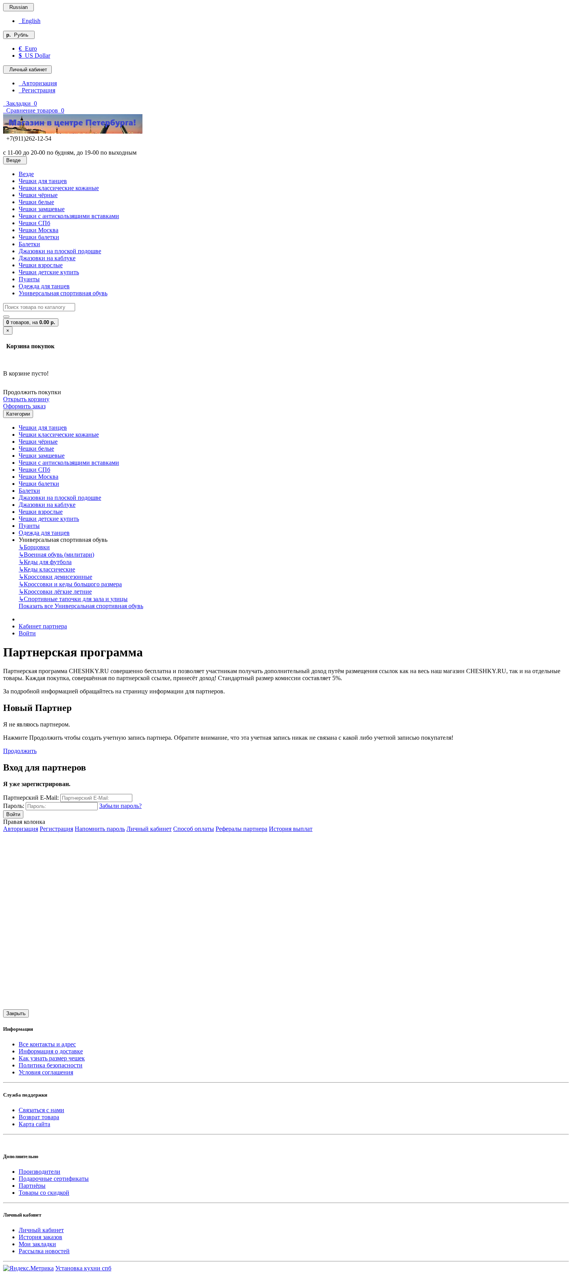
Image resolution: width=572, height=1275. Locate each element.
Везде (26, 174)
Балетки (29, 244)
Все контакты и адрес (47, 1044)
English (29, 21)
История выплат (290, 828)
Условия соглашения (46, 1072)
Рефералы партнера (241, 828)
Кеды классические (47, 569)
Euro (28, 48)
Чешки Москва (38, 230)
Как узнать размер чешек (52, 1058)
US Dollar (34, 55)
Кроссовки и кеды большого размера (70, 584)
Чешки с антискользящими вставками (69, 216)
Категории (18, 414)
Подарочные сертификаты (54, 1178)
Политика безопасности (50, 1065)
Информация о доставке (51, 1051)
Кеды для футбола (45, 562)
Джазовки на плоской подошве (60, 251)
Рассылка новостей (44, 1251)
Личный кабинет (149, 828)
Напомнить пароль (100, 828)
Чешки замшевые (42, 209)
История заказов (40, 1237)
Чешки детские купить (49, 272)
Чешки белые (36, 202)
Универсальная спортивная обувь (63, 293)
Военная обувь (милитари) (56, 554)
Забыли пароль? (120, 805)
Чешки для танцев (43, 181)
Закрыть (16, 1013)
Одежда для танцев (44, 286)
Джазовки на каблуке (47, 258)
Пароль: (13, 805)
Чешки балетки (39, 237)
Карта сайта (34, 1124)
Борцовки (34, 547)
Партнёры (32, 1185)
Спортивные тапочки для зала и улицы (73, 599)
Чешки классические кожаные (59, 188)
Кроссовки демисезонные (55, 576)
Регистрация (37, 90)
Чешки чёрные (38, 195)
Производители (39, 1171)
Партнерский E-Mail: (31, 797)
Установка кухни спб (83, 1268)
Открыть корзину (26, 399)
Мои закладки (37, 1244)
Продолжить (20, 751)
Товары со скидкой (44, 1192)
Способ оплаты (193, 828)
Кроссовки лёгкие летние (55, 591)
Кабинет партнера (43, 626)
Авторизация (38, 83)
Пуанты (29, 279)
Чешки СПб (34, 223)
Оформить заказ (24, 406)
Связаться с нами (41, 1110)
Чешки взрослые (41, 265)
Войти (27, 633)
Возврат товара (39, 1117)
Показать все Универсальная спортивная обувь (81, 606)
